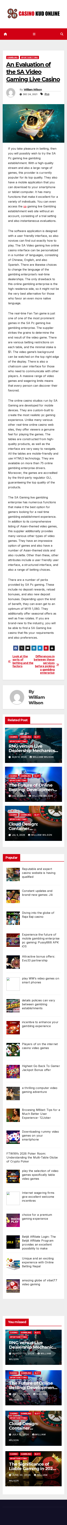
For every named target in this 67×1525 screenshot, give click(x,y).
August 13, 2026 (23, 1353)
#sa (46, 94)
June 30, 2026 (21, 1475)
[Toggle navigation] (34, 34)
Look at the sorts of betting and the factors (23, 661)
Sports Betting (29, 57)
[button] (61, 34)
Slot (36, 737)
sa (24, 206)
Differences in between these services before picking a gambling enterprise (44, 664)
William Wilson (33, 89)
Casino (13, 737)
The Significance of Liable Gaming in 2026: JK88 (32, 1469)
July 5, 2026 (21, 1434)
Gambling (12, 57)
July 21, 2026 (21, 1394)
